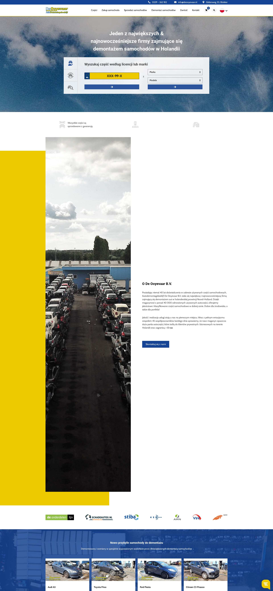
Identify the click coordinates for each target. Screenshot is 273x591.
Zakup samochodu (110, 10)
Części (94, 10)
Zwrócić (184, 10)
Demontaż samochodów (163, 10)
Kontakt (195, 10)
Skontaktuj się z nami (156, 344)
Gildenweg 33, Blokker (216, 2)
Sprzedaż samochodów (135, 10)
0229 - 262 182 (159, 2)
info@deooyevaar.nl (187, 2)
